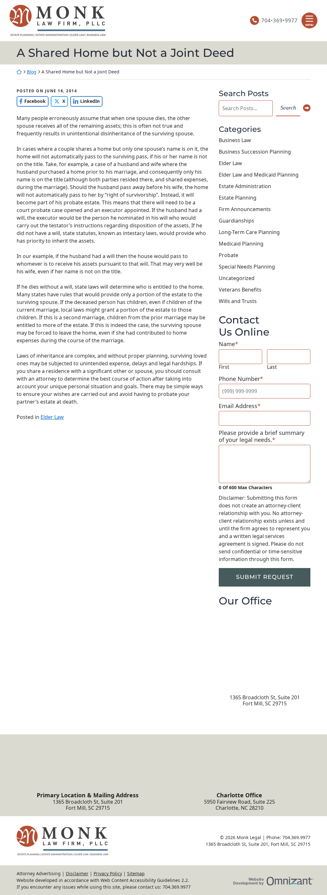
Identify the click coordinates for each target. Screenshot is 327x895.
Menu (309, 25)
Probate (228, 255)
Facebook (31, 101)
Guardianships (236, 220)
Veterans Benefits (240, 289)
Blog (31, 72)
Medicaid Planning (241, 243)
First (224, 367)
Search (288, 107)
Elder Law (52, 417)
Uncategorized (237, 278)
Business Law (235, 140)
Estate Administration (245, 186)
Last (272, 367)
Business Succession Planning (255, 151)
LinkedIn (85, 101)
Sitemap (136, 873)
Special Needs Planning (247, 266)
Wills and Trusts (238, 301)
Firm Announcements (245, 209)
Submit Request (264, 576)
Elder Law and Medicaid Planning (259, 174)
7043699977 (279, 20)
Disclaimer (77, 873)
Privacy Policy (108, 873)
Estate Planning (237, 197)
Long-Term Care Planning (249, 232)
